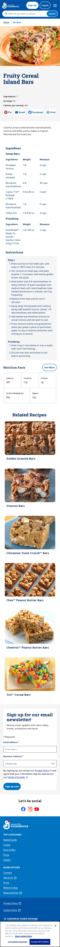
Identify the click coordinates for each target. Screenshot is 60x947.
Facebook (37, 112)
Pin (10, 112)
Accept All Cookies (40, 941)
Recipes (17, 22)
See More (49, 367)
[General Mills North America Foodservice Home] (10, 5)
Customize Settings (17, 941)
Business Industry (13, 756)
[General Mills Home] (15, 825)
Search (52, 13)
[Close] (55, 926)
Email (22, 113)
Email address (11, 742)
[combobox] (27, 13)
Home (6, 22)
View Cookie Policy (23, 936)
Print (53, 112)
